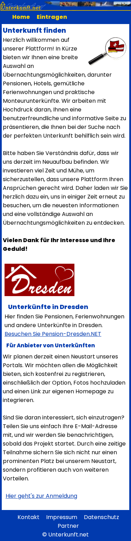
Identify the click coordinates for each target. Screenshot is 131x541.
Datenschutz (101, 517)
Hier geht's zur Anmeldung (41, 496)
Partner (68, 526)
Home (21, 17)
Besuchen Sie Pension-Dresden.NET (53, 334)
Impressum (61, 517)
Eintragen (52, 17)
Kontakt (28, 517)
